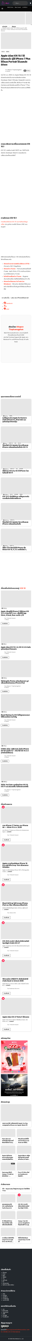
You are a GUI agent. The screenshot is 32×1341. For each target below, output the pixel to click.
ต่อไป (31, 18)
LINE (4, 1313)
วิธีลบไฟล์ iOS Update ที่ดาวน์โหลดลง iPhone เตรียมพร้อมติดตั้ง (15, 523)
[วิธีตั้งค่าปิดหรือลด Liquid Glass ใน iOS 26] (24, 1232)
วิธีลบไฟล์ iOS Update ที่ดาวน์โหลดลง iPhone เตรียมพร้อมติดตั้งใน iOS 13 (15, 446)
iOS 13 (19, 443)
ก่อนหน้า (1, 18)
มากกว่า (9, 831)
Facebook (6, 1317)
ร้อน (3, 807)
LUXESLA (24, 7)
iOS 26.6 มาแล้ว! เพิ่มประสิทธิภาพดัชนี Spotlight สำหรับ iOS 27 (15, 942)
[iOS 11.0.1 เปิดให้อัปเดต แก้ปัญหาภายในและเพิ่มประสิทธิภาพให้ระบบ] (16, 486)
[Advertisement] (16, 105)
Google (5, 1315)
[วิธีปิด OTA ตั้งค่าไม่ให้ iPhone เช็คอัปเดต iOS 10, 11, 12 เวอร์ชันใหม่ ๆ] (16, 537)
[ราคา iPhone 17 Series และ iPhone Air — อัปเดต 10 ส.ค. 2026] (16, 815)
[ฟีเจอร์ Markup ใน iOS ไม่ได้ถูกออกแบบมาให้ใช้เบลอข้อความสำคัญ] (16, 702)
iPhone (21, 468)
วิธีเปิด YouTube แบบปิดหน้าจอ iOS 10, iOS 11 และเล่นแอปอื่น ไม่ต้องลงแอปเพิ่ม (14, 786)
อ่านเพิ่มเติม (5, 623)
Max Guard (18, 7)
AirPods (5, 1280)
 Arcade (5, 1310)
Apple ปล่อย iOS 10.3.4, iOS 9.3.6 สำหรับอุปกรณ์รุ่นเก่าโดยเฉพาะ (16, 648)
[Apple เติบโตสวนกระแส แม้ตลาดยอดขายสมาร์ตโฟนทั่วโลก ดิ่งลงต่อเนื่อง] (8, 1150)
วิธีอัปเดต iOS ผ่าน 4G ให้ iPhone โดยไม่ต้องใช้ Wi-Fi (15, 472)
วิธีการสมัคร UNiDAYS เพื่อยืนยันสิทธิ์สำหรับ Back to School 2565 (15, 980)
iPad (4, 1274)
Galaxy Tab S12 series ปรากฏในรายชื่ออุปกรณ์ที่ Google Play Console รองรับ (24, 1223)
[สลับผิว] (30, 3)
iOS (15, 443)
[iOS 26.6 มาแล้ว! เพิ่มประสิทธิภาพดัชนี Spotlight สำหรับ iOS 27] (16, 930)
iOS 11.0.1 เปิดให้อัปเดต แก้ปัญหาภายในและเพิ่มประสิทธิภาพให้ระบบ (15, 497)
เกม (4, 1309)
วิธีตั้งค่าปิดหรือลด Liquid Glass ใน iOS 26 (24, 1239)
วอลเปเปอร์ (5, 1312)
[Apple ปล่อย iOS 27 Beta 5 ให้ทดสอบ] (16, 1006)
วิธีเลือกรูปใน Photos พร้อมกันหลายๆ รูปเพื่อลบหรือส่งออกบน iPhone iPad (15, 682)
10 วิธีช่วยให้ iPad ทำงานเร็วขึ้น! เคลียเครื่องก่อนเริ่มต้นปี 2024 (7, 1223)
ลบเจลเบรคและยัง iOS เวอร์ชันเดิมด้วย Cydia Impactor (7, 1206)
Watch (4, 1277)
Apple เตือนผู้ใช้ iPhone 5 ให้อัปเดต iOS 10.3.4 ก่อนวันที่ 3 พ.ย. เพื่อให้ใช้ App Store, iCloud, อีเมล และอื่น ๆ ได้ (15, 613)
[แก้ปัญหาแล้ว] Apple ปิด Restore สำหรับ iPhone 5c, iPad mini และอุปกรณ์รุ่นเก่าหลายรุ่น (14, 420)
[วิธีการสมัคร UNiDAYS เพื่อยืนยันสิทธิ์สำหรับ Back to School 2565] (16, 968)
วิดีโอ (4, 1294)
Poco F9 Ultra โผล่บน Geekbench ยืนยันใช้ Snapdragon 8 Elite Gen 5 (23, 1174)
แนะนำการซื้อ (6, 1300)
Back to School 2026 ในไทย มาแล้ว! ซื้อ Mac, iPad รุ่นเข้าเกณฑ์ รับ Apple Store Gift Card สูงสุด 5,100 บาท (12, 21)
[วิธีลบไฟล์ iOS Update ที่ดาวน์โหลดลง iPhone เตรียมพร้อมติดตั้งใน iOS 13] (16, 435)
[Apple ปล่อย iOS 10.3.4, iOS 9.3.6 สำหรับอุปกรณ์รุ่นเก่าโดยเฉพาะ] (16, 634)
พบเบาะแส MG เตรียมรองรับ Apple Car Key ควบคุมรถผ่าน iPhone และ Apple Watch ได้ (15, 1124)
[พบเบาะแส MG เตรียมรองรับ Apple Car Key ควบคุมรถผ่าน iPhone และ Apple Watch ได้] (16, 1112)
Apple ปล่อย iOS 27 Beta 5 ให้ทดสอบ (15, 1017)
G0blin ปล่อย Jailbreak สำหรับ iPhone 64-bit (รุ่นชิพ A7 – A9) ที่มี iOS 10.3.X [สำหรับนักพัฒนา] (15, 751)
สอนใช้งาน (5, 1297)
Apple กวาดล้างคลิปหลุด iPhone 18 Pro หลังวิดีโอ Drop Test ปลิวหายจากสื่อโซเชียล (15, 865)
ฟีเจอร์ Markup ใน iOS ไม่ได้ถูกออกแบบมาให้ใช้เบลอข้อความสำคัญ (15, 716)
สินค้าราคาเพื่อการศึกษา (8, 1285)
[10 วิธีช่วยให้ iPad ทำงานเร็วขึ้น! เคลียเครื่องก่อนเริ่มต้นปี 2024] (8, 1215)
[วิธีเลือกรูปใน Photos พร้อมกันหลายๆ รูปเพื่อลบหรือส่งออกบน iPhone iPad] (16, 668)
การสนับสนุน (6, 1298)
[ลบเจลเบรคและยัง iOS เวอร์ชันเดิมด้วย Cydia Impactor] (8, 1198)
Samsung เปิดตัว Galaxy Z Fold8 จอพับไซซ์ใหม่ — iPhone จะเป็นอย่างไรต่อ (8, 1174)
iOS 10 (23, 588)
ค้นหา (15, 3)
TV (3, 1278)
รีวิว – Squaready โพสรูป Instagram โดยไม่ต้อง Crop (16, 1189)
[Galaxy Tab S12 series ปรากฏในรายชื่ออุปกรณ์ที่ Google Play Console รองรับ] (24, 1215)
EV (3, 1282)
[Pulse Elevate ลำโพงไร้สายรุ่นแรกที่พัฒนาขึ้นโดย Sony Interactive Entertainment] (8, 1133)
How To (11, 443)
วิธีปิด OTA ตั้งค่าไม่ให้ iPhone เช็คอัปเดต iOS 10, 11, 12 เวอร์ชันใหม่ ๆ (14, 549)
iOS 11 (11, 494)
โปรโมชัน (5, 1295)
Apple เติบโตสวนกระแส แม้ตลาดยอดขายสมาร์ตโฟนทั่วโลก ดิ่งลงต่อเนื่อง (7, 1157)
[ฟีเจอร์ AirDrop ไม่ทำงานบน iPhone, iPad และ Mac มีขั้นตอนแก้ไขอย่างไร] (16, 892)
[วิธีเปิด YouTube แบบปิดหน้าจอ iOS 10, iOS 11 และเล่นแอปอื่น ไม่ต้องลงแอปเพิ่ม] (16, 772)
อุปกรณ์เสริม (6, 1283)
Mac (4, 1275)
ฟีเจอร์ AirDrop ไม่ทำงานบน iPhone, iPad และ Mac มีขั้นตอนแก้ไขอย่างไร (15, 904)
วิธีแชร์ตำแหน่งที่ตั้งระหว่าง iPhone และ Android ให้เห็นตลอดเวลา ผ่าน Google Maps (23, 1140)
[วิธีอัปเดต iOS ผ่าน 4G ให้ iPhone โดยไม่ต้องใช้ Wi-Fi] (16, 460)
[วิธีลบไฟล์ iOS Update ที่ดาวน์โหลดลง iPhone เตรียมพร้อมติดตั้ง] (16, 511)
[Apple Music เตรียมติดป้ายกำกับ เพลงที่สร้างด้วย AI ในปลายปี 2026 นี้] (24, 1150)
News (10, 415)
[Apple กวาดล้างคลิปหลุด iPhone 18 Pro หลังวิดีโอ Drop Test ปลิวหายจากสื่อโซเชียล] (16, 853)
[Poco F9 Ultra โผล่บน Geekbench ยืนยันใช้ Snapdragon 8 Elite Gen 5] (24, 1166)
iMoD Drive (10, 7)
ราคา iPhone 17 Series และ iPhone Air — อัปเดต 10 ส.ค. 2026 (15, 826)
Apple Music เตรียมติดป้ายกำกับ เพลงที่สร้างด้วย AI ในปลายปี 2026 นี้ (24, 1157)
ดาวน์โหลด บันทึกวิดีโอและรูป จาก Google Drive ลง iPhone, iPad (8, 1239)
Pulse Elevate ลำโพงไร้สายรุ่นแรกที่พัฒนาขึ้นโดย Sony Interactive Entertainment (7, 1140)
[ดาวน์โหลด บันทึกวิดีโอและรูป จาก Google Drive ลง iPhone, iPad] (8, 1232)
